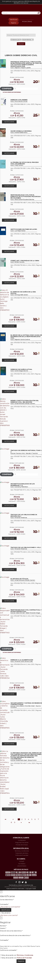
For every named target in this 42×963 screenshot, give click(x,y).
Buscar (21, 44)
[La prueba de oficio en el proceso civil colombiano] (3, 164)
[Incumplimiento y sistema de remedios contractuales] (4, 714)
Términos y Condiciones (22, 851)
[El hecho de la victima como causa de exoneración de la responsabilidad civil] (3, 337)
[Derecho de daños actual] (3, 371)
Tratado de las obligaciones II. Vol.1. (26, 548)
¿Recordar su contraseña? (10, 907)
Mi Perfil (21, 861)
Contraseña (4, 904)
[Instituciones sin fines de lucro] (3, 231)
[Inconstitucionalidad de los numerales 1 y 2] (4, 482)
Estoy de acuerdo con (17, 955)
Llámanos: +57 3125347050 (12, 886)
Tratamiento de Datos (21, 853)
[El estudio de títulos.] (4, 577)
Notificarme (9, 122)
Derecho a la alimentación (22, 660)
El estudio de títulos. (23, 579)
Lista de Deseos (21, 866)
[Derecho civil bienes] (3, 101)
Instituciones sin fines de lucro (24, 230)
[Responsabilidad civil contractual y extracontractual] (4, 620)
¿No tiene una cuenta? (9, 915)
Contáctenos (22, 840)
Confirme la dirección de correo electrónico (15, 935)
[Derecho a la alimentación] (4, 668)
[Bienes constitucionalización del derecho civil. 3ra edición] (4, 412)
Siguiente (21, 822)
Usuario (3, 928)
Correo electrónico (7, 900)
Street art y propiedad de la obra (25, 261)
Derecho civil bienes (19, 100)
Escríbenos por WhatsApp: (29, 886)
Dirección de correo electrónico (11, 931)
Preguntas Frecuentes (21, 842)
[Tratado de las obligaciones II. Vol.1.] (4, 546)
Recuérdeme (5, 913)
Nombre (3, 926)
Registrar (13, 23)
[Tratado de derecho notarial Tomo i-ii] (4, 449)
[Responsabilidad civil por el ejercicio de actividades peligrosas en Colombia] (3, 197)
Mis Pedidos (21, 863)
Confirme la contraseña (8, 950)
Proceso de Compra (22, 844)
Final (29, 822)
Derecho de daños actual (21, 370)
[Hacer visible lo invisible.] (3, 133)
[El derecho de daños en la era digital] (4, 300)
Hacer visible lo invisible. (21, 131)
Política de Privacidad (21, 855)
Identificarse (13, 19)
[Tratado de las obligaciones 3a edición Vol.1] (4, 513)
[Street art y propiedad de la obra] (3, 262)
